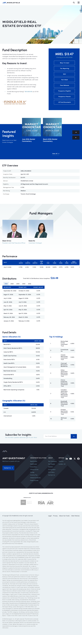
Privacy (55, 516)
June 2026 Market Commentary (28, 140)
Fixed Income (34, 480)
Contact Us (51, 475)
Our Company (52, 461)
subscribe (74, 436)
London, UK (62, 464)
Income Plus (33, 475)
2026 (6, 284)
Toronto (61, 461)
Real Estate (33, 461)
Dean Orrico (6, 241)
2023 (23, 284)
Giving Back (51, 469)
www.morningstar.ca (7, 608)
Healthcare (33, 464)
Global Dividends (35, 477)
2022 (29, 284)
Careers (50, 467)
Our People (51, 464)
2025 (12, 284)
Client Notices (75, 516)
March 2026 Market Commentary (50, 140)
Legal (50, 516)
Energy (32, 472)
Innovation (33, 467)
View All (55, 153)
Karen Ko (32, 241)
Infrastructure (34, 469)
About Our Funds (64, 516)
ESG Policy (51, 472)
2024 (17, 284)
